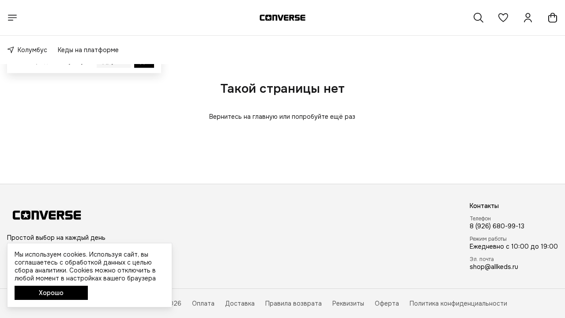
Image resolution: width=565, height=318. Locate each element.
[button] (503, 17)
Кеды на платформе (88, 50)
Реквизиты (348, 303)
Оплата (203, 303)
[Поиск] (478, 17)
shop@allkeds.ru (494, 267)
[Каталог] (12, 17)
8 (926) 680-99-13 (497, 226)
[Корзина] (552, 17)
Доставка (240, 303)
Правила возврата (293, 303)
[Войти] (528, 17)
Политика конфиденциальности (458, 303)
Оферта (387, 303)
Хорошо (51, 293)
